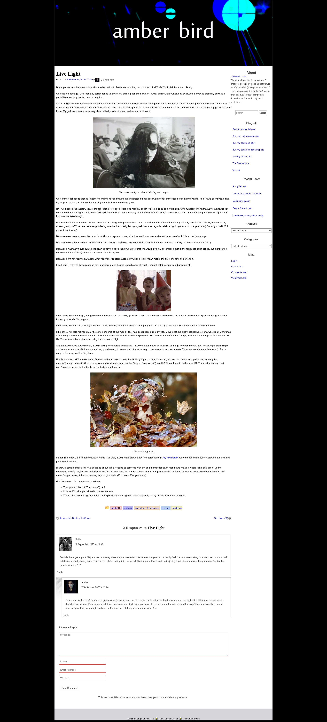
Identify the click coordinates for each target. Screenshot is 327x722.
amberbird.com (238, 76)
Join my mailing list (242, 156)
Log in (234, 261)
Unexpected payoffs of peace (246, 193)
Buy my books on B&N (243, 143)
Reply (60, 572)
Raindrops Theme (192, 719)
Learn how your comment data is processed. (165, 697)
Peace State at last (242, 208)
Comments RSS (171, 719)
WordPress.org (238, 278)
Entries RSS (148, 719)
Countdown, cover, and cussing (247, 215)
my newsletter (170, 457)
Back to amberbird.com (243, 129)
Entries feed (237, 266)
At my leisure (239, 186)
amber (85, 582)
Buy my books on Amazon (245, 136)
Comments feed (239, 272)
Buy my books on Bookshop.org (248, 149)
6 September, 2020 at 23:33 (89, 544)
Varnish (236, 170)
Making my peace (241, 201)
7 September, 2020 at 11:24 (94, 587)
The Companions (240, 163)
